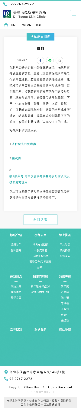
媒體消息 (16, 291)
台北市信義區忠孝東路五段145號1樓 (37, 372)
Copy (59, 60)
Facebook (40, 60)
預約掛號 (65, 250)
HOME (13, 25)
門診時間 (65, 244)
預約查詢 (65, 256)
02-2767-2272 (21, 4)
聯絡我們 (40, 330)
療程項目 (26, 25)
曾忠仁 (65, 314)
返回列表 (40, 219)
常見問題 (16, 330)
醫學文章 (16, 297)
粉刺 (38, 25)
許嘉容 (65, 291)
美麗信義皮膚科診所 (24, 14)
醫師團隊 (16, 250)
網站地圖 (65, 330)
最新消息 (16, 277)
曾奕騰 (65, 286)
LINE (50, 60)
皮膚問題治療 (40, 256)
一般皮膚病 (40, 250)
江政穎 (65, 309)
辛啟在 (65, 303)
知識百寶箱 (40, 277)
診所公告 (16, 286)
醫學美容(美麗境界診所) (40, 264)
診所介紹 (16, 235)
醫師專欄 (65, 277)
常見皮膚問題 (40, 244)
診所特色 (16, 244)
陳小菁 (65, 297)
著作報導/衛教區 (40, 286)
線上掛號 (65, 235)
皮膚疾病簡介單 (40, 291)
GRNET (49, 392)
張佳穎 (65, 320)
